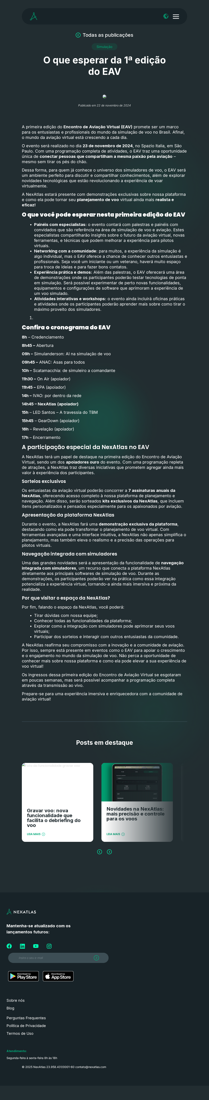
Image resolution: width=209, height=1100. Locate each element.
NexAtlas (31, 495)
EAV (172, 170)
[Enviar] (93, 959)
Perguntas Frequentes (26, 1018)
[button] (104, 46)
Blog (10, 1008)
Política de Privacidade (26, 1026)
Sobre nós (16, 1000)
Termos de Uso (20, 1033)
